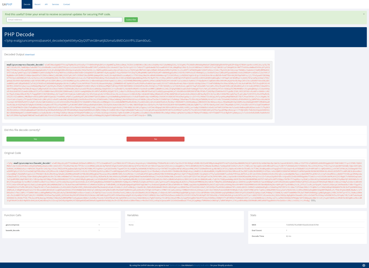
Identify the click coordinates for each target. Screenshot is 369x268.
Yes (35, 139)
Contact (66, 4)
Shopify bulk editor (202, 265)
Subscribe (131, 19)
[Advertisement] (303, 70)
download (30, 54)
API (46, 4)
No (155, 139)
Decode (27, 4)
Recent (38, 4)
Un (7, 4)
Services (55, 4)
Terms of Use (174, 265)
